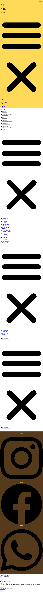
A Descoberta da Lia (5, 220)
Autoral (4, 8)
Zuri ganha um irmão (5, 218)
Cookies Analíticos (3, 583)
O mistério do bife (4, 223)
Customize (2, 575)
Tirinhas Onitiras (4, 340)
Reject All (5, 575)
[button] (21, 56)
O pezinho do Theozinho (5, 224)
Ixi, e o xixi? (3, 228)
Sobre (3, 5)
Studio (4, 12)
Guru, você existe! (4, 221)
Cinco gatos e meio (5, 130)
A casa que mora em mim (5, 330)
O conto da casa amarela (5, 332)
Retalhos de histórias (5, 242)
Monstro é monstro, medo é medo (7, 226)
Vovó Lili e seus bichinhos (5, 227)
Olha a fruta (3, 233)
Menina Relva (4, 116)
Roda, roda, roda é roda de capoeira (7, 127)
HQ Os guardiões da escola (6, 428)
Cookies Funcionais (3, 581)
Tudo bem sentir (4, 217)
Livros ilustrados (5, 7)
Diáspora (3, 334)
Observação (8, 581)
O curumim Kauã (4, 234)
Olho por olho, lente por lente (6, 230)
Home (3, 4)
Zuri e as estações (4, 219)
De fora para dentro (5, 243)
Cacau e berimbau (4, 225)
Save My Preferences (6, 588)
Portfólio (4, 9)
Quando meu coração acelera (6, 231)
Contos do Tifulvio (4, 235)
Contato (4, 11)
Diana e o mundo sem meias (6, 229)
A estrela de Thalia (4, 331)
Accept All (8, 575)
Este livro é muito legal (5, 427)
